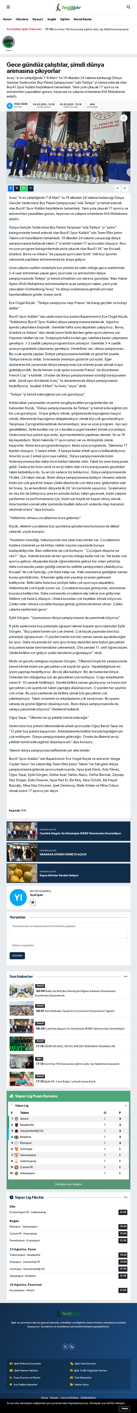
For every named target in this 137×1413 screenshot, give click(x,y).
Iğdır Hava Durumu (85, 1363)
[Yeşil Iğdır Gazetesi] (68, 7)
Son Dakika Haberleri (25, 1384)
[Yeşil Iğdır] (18, 897)
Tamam (124, 1409)
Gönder (17, 955)
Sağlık (51, 19)
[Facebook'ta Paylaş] (10, 188)
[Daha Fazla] (31, 188)
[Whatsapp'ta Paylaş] (24, 188)
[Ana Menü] (8, 7)
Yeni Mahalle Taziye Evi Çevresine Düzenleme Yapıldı (75, 1011)
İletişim (54, 1397)
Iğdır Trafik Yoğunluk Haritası (90, 1370)
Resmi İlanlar (83, 19)
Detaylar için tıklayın (68, 1184)
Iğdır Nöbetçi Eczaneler (27, 1363)
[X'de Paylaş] (17, 188)
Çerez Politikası (69, 1397)
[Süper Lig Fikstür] (125, 1197)
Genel (7, 19)
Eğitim (64, 19)
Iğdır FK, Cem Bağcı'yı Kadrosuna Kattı (75, 29)
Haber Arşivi (82, 1384)
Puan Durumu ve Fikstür (27, 1377)
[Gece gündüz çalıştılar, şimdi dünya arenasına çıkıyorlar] (69, 147)
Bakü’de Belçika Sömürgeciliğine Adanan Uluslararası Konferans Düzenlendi (75, 993)
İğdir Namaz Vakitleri (26, 1370)
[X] (65, 1347)
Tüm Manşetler (83, 1377)
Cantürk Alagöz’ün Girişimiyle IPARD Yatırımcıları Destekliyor (80, 1028)
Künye (44, 1397)
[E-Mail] (33, 903)
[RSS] (72, 1347)
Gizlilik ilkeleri (88, 1397)
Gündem (22, 19)
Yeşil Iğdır (36, 895)
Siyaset (37, 19)
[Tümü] (125, 976)
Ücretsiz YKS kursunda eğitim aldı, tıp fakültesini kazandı (87, 32)
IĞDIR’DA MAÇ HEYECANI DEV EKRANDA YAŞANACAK (75, 1046)
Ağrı (39, 1059)
